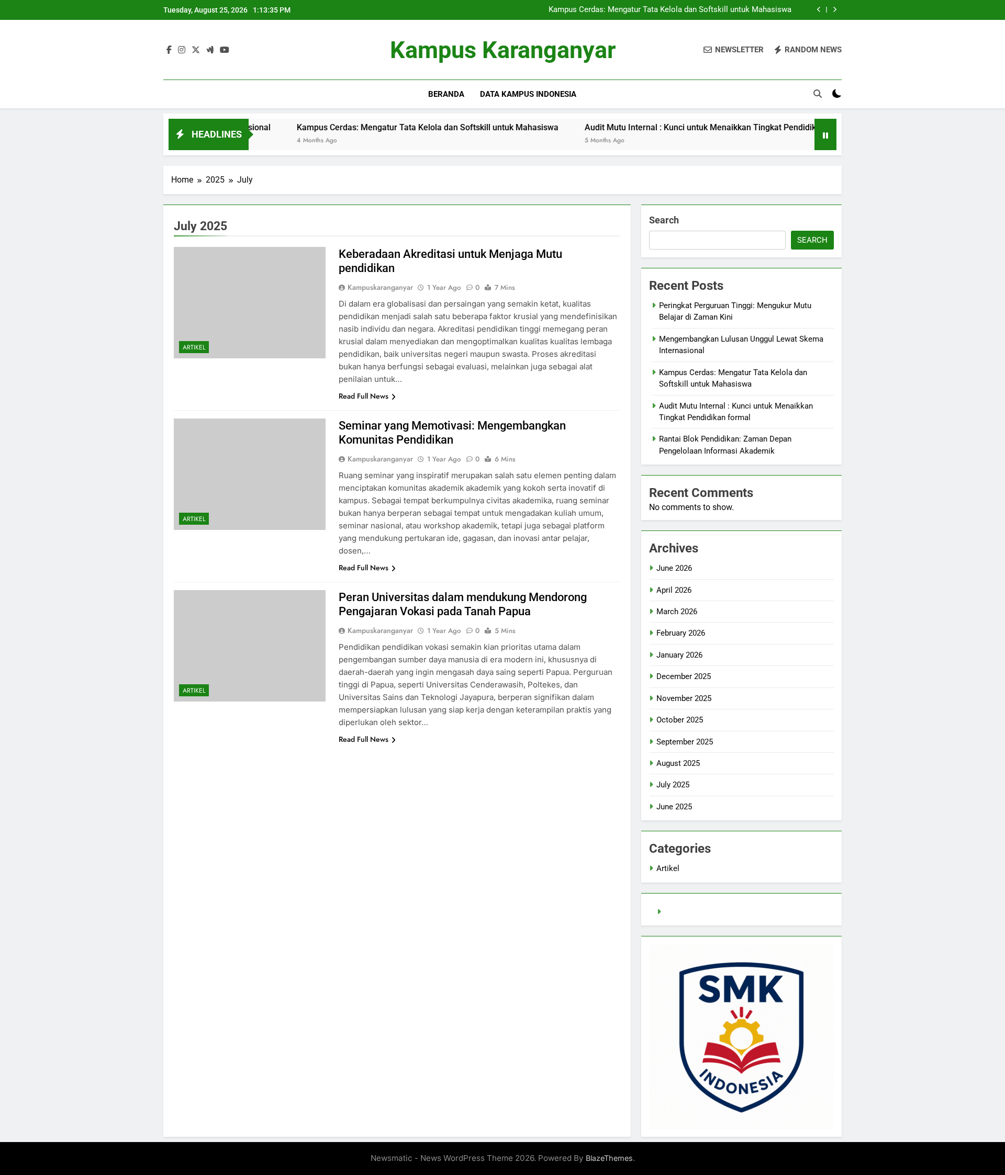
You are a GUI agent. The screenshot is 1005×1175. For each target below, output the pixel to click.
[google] (210, 50)
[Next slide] (835, 9)
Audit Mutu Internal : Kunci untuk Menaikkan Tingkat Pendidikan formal (680, 127)
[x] (195, 50)
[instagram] (181, 50)
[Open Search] (817, 93)
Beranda (446, 94)
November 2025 (683, 698)
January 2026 (679, 655)
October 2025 (679, 720)
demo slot (682, 912)
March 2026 (676, 611)
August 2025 (678, 763)
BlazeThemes (609, 1158)
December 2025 (683, 676)
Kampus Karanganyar (503, 50)
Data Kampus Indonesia (528, 94)
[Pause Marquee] (825, 134)
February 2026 (680, 633)
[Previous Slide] (819, 9)
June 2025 (674, 806)
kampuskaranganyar (380, 287)
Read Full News (363, 396)
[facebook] (169, 50)
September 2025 (684, 742)
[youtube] (224, 50)
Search (664, 219)
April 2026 (673, 590)
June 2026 (674, 568)
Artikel (194, 347)
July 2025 (672, 784)
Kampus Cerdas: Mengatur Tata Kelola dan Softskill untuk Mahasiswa (670, 10)
